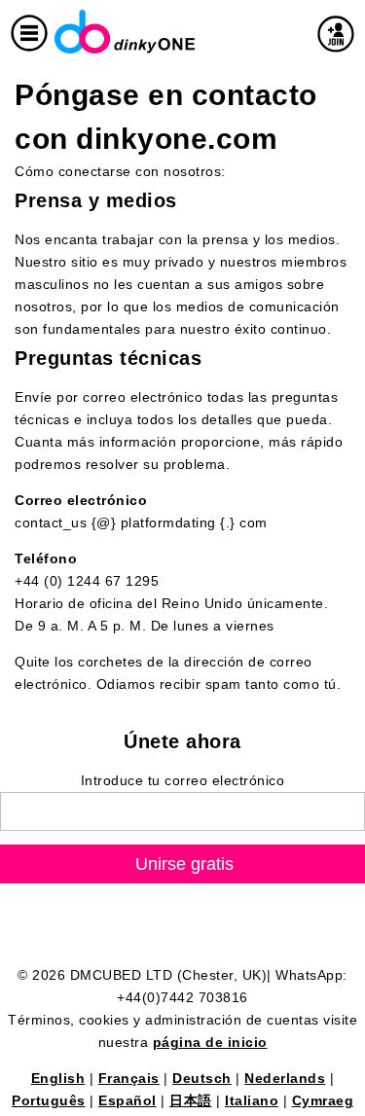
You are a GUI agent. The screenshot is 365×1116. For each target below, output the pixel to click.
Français (129, 1078)
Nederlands (284, 1078)
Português (49, 1100)
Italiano (251, 1100)
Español (127, 1100)
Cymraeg (323, 1100)
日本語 (190, 1100)
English (58, 1078)
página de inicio (210, 1042)
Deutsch (202, 1078)
